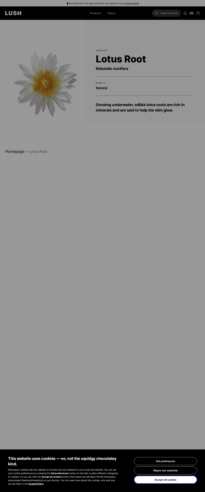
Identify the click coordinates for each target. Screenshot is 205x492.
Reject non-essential (165, 470)
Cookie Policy (35, 483)
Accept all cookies (165, 479)
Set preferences (165, 461)
